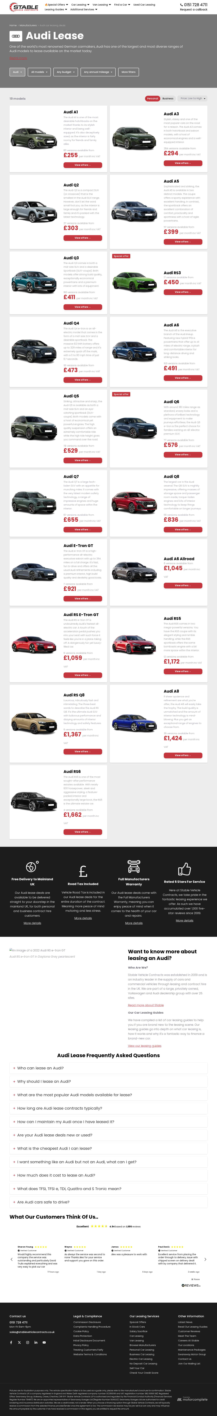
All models (37, 72)
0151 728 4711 (18, 1322)
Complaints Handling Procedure (92, 1326)
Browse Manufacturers (143, 1345)
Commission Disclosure (87, 1322)
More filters (129, 72)
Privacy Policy (81, 1345)
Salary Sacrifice (138, 1331)
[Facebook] (11, 1343)
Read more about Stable (146, 1005)
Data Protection (82, 1336)
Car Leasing (136, 1336)
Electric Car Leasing (141, 1359)
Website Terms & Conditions (90, 1354)
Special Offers (138, 1322)
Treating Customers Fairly (88, 1349)
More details (32, 923)
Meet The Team (187, 1336)
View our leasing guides (144, 1046)
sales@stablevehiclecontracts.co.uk (32, 1332)
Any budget (64, 72)
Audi (16, 72)
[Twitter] (19, 1343)
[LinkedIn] (36, 1343)
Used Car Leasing (144, 4)
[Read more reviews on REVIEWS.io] (191, 1286)
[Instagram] (28, 1343)
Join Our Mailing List (189, 1363)
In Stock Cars (137, 1326)
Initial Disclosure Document (89, 1340)
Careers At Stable (188, 1340)
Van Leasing (137, 1340)
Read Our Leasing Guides (192, 1326)
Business (168, 98)
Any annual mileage (96, 72)
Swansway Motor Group (192, 1354)
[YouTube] (44, 1343)
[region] (108, 1259)
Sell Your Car (137, 1368)
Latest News (185, 1322)
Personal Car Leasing (142, 1349)
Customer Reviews (189, 1331)
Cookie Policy (81, 1331)
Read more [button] (18, 58)
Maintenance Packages (192, 1349)
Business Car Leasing (142, 1354)
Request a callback (193, 9)
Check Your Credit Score (144, 1372)
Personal (152, 98)
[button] (12, 1259)
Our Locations (186, 1345)
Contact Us (184, 1359)
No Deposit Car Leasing (143, 1363)
